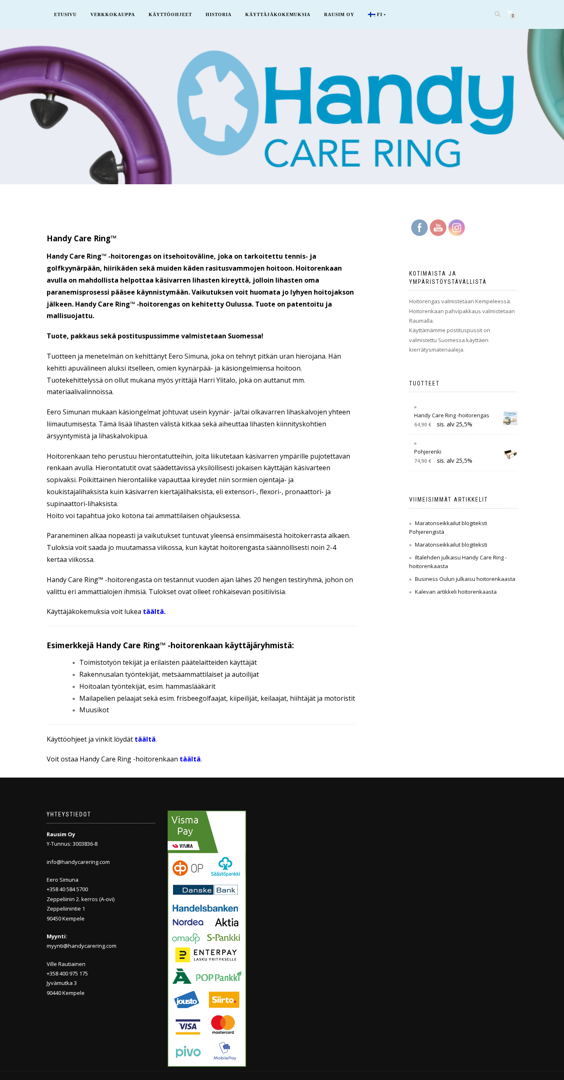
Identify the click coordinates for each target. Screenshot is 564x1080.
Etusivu (65, 14)
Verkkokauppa (112, 14)
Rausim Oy (339, 14)
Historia (219, 14)
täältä (153, 611)
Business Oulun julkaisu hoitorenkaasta (465, 579)
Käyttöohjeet (170, 14)
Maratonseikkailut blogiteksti (451, 544)
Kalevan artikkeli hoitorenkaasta (456, 591)
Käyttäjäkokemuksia (277, 14)
